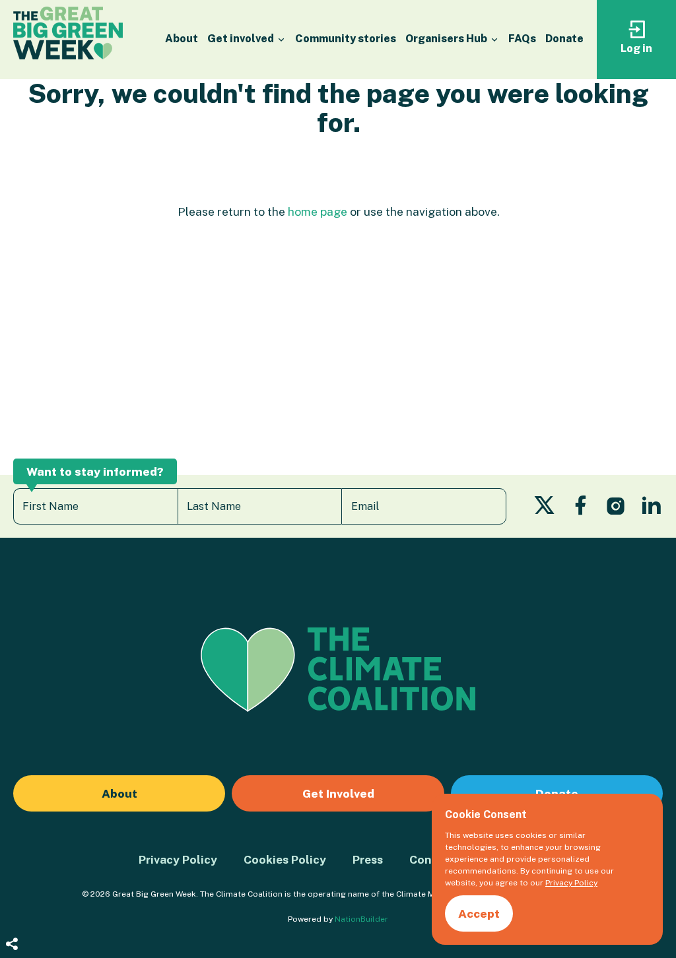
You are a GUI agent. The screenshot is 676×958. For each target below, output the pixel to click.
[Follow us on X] (544, 509)
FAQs (522, 39)
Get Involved (338, 793)
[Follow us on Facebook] (580, 509)
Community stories (345, 39)
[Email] (11, 819)
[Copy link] (11, 793)
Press (368, 859)
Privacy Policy (178, 859)
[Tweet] (11, 846)
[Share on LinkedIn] (11, 898)
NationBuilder (361, 919)
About (181, 39)
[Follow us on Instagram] (615, 509)
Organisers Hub (447, 39)
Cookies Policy (285, 859)
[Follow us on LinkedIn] (651, 509)
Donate (564, 39)
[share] (11, 945)
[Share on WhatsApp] (11, 925)
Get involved (241, 39)
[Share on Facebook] (11, 872)
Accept (479, 913)
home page (317, 211)
